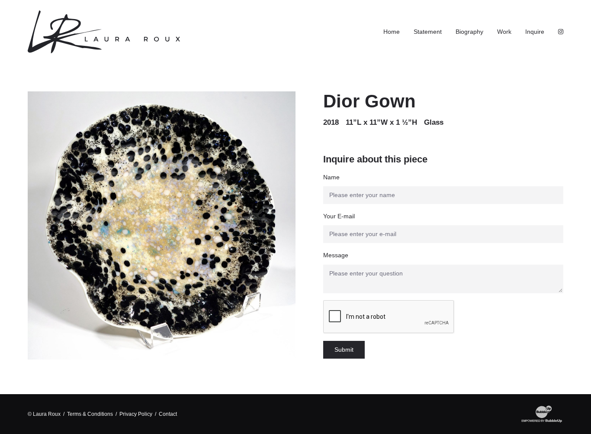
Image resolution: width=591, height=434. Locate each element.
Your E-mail (339, 216)
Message (335, 255)
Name (331, 177)
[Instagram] (560, 32)
